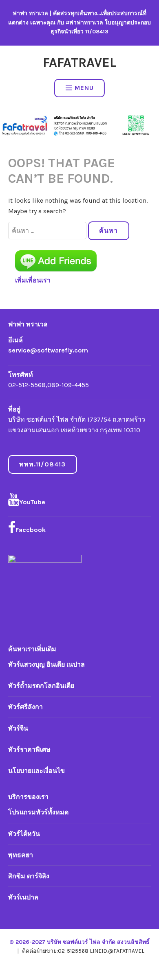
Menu (84, 88)
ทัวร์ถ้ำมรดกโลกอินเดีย (41, 685)
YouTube (32, 502)
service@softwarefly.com (48, 350)
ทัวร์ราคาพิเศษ (29, 749)
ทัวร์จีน (18, 728)
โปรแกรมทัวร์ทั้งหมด (38, 812)
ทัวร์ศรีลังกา (25, 707)
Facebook (30, 530)
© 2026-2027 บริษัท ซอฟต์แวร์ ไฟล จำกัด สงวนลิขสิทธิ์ (79, 942)
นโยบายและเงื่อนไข (36, 771)
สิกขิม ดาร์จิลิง (28, 876)
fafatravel (79, 62)
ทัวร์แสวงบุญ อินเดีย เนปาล (46, 664)
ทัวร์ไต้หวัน (24, 834)
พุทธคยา (20, 855)
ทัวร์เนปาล (23, 897)
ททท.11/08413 (42, 464)
